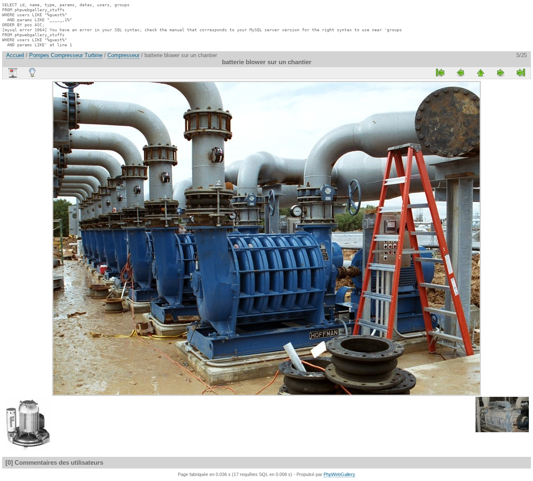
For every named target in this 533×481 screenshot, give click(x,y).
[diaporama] (12, 73)
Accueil (15, 55)
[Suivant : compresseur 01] (501, 72)
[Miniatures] (481, 72)
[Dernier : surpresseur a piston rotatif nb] (521, 72)
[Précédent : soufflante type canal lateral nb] (461, 72)
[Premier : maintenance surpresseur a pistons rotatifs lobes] (441, 72)
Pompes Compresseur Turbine (65, 55)
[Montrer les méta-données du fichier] (32, 72)
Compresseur (123, 55)
